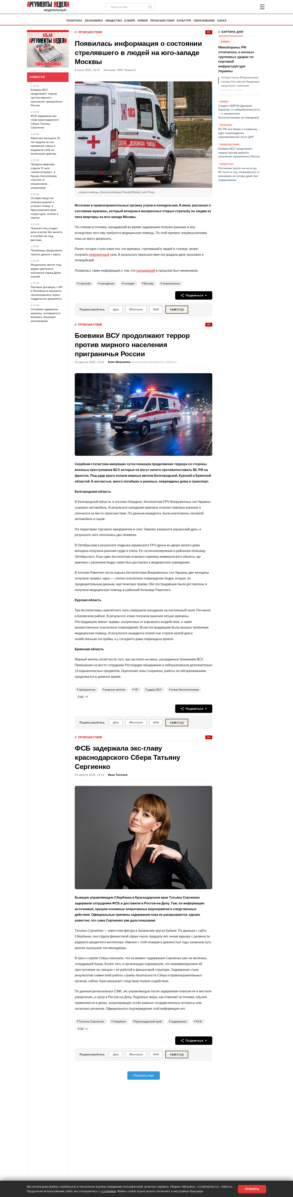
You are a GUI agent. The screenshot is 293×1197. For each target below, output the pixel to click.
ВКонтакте (136, 309)
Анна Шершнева (119, 361)
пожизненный (99, 254)
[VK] (251, 7)
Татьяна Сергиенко (90, 1021)
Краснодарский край (147, 1021)
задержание (178, 1021)
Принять (252, 1189)
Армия (143, 20)
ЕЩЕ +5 (83, 696)
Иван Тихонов (118, 774)
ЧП (135, 689)
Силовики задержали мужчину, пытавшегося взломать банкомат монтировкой (45, 315)
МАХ (156, 309)
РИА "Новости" (126, 70)
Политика (74, 20)
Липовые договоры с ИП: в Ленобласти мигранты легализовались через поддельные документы (47, 292)
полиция (128, 283)
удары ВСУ (153, 689)
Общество (113, 20)
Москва (147, 283)
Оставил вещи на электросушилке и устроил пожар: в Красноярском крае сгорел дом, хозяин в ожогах (44, 207)
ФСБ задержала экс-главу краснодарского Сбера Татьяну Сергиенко (45, 121)
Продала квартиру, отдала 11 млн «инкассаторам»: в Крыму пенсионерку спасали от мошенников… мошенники (44, 176)
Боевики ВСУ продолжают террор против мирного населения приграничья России (46, 97)
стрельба (84, 283)
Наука (222, 20)
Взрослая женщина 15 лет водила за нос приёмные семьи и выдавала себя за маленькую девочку (45, 145)
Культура (184, 20)
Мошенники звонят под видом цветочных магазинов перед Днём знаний (46, 270)
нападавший (145, 270)
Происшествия (162, 20)
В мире (129, 20)
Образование (204, 20)
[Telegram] (241, 7)
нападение (106, 283)
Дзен (116, 309)
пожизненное (170, 283)
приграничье (86, 689)
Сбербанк (118, 1021)
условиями (108, 1191)
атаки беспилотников (184, 689)
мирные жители (114, 689)
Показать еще (143, 1075)
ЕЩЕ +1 (83, 1028)
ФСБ (198, 1021)
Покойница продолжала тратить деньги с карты (46, 252)
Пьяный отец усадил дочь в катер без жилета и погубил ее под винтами (46, 234)
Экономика (94, 20)
